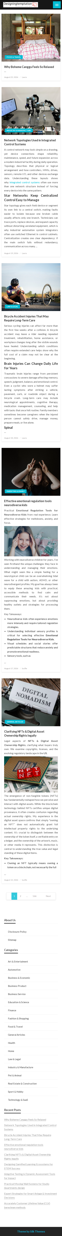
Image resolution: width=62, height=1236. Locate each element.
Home (11, 1051)
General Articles (15, 722)
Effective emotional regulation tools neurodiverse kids (28, 503)
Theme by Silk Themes (31, 1231)
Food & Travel (14, 57)
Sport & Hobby (15, 1091)
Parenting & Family (16, 491)
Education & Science (18, 1002)
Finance (12, 1010)
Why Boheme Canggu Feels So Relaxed (29, 67)
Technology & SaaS (18, 1099)
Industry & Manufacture (19, 130)
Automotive (14, 969)
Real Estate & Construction (22, 1083)
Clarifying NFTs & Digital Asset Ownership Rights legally (24, 733)
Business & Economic (19, 977)
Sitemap (12, 939)
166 (34, 896)
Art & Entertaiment (18, 961)
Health (11, 1042)
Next (48, 896)
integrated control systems (25, 182)
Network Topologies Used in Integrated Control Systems (30, 142)
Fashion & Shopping (18, 1018)
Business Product (17, 985)
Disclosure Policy (17, 931)
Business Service (17, 994)
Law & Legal (12, 306)
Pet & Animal (14, 1075)
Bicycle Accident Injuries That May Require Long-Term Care (26, 318)
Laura (24, 77)
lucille (24, 668)
